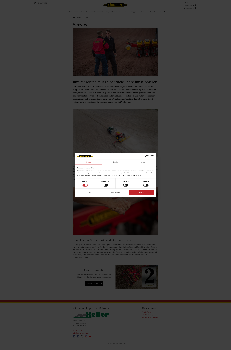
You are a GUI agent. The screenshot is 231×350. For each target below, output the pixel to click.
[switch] (105, 186)
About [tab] (143, 162)
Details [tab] (115, 162)
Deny (89, 192)
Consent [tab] (88, 162)
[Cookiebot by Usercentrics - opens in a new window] (146, 156)
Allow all (141, 192)
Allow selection (115, 192)
